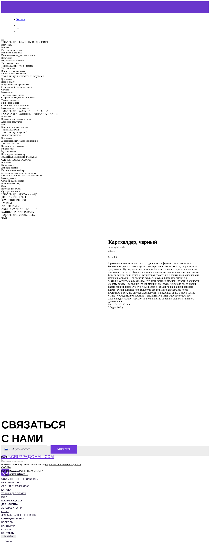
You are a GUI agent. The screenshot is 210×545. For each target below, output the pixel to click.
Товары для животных (18, 214)
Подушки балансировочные (15, 84)
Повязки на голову (10, 183)
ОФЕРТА (6, 467)
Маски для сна (8, 178)
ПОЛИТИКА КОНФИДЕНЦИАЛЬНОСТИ (22, 471)
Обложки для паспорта (12, 181)
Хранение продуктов (11, 122)
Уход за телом (8, 68)
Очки (4, 186)
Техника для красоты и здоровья (17, 66)
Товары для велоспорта (12, 95)
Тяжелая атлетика (10, 100)
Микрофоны (7, 149)
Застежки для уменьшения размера (18, 173)
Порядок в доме (11, 500)
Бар (3, 124)
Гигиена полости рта (11, 50)
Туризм (6, 203)
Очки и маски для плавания (15, 105)
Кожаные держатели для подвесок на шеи (21, 175)
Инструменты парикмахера (14, 71)
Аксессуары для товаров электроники (19, 141)
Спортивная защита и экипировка (18, 97)
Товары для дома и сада (19, 194)
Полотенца (6, 58)
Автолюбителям (11, 507)
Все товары (6, 45)
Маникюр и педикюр (11, 52)
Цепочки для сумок (11, 189)
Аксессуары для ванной (19, 209)
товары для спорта (13, 493)
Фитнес (5, 90)
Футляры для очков (10, 191)
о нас (5, 511)
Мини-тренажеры (10, 103)
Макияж (5, 47)
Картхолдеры (7, 165)
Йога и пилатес (8, 82)
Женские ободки (9, 168)
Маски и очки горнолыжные (15, 108)
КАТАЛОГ (6, 489)
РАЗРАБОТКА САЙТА (16, 474)
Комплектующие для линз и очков (18, 55)
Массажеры (6, 92)
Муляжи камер (8, 151)
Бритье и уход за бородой (14, 73)
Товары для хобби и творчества (24, 110)
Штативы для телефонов (13, 154)
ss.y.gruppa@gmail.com (27, 456)
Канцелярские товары (18, 211)
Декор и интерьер (14, 197)
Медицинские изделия (12, 60)
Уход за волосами (10, 63)
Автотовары (10, 206)
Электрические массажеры (14, 146)
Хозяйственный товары (19, 156)
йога (4, 497)
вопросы (7, 522)
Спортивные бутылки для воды (16, 87)
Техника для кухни (10, 130)
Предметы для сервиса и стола (16, 119)
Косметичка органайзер (12, 170)
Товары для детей (14, 132)
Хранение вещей (13, 200)
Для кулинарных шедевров (18, 515)
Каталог (20, 19)
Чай (4, 217)
